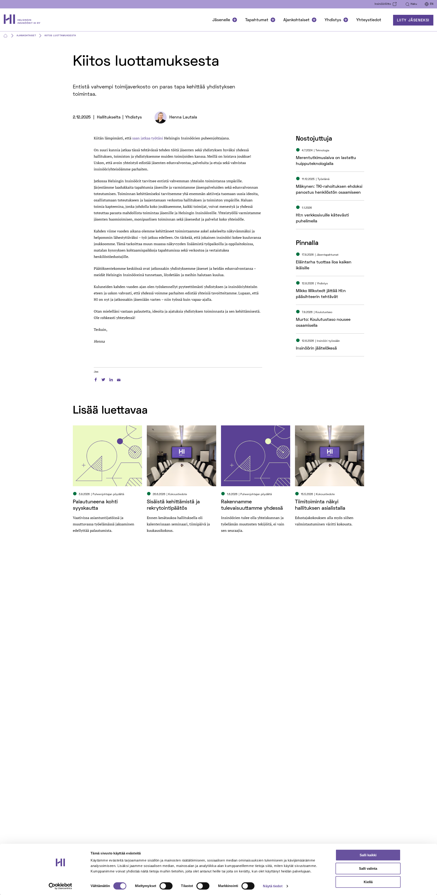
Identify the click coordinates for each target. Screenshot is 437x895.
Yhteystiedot (368, 20)
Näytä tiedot (272, 886)
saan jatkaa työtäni (147, 138)
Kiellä (368, 882)
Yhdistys (333, 20)
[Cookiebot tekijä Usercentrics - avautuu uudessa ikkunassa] (60, 886)
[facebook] (95, 378)
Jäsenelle (221, 20)
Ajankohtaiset (296, 20)
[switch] (166, 886)
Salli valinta (368, 868)
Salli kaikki (368, 855)
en (431, 4)
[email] (119, 378)
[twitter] (103, 378)
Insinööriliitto (383, 4)
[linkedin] (111, 378)
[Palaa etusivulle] (24, 20)
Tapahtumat (256, 20)
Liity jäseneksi (413, 20)
